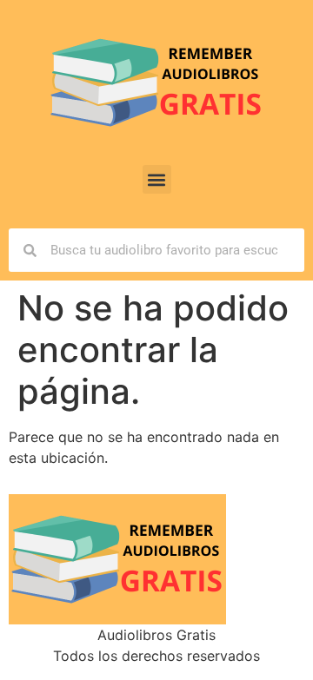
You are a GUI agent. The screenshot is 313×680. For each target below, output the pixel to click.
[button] (157, 179)
